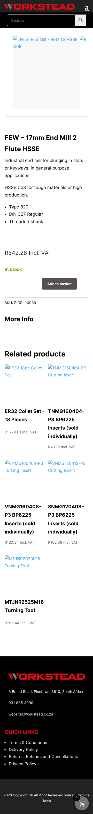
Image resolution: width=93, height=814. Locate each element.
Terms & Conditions (28, 742)
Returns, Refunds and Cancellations (43, 756)
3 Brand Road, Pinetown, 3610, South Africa (46, 691)
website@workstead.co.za (31, 714)
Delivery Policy (23, 749)
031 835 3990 (21, 702)
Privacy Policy (22, 763)
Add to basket (59, 284)
